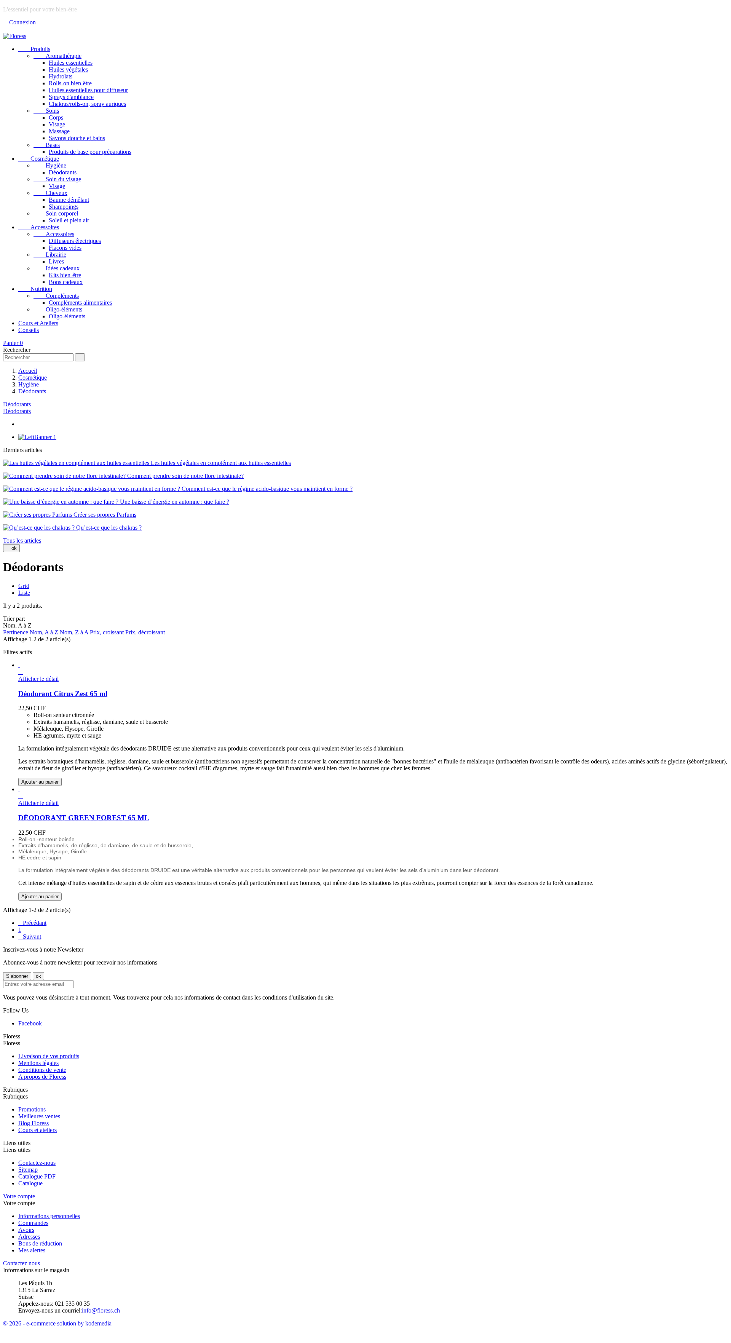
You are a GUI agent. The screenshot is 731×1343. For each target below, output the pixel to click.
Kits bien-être (65, 275)
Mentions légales (38, 1063)
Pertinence (16, 632)
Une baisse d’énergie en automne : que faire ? (173, 501)
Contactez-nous (37, 1162)
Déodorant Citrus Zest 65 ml (62, 694)
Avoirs (26, 1229)
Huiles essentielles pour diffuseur (88, 90)
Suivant (29, 936)
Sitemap (28, 1169)
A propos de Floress (42, 1076)
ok (11, 548)
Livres (56, 261)
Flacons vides (65, 247)
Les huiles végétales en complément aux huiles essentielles (220, 463)
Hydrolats (60, 76)
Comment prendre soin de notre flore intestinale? (185, 476)
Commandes (33, 1223)
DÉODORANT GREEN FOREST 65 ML (83, 818)
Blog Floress (33, 1123)
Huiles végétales (68, 69)
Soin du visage (57, 179)
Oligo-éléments (58, 309)
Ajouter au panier (40, 782)
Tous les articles (22, 540)
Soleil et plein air (69, 220)
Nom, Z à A (75, 632)
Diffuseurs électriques (75, 241)
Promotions (32, 1109)
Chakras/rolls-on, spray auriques (87, 104)
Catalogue (30, 1183)
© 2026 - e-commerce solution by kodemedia (57, 1323)
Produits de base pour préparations (90, 152)
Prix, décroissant (145, 632)
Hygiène (50, 165)
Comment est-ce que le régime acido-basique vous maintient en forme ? (266, 488)
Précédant (32, 923)
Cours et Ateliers (38, 323)
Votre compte (19, 1196)
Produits (34, 49)
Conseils (28, 330)
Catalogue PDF (37, 1176)
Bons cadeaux (66, 282)
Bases (47, 145)
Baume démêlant (69, 199)
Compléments (56, 295)
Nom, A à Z (45, 632)
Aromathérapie (57, 56)
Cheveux (50, 193)
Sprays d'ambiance (71, 97)
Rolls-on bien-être (70, 83)
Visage (57, 124)
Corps (56, 117)
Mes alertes (31, 1250)
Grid (23, 586)
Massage (59, 131)
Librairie (50, 254)
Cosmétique (38, 158)
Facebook (30, 1023)
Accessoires (38, 227)
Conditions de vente (42, 1070)
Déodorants (63, 172)
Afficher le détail (38, 678)
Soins (46, 110)
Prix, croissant (107, 632)
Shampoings (63, 206)
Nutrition (35, 289)
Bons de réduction (40, 1243)
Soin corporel (56, 213)
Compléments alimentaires (80, 302)
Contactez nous (21, 1263)
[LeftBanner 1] (37, 437)
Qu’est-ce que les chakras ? (108, 527)
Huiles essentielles (71, 62)
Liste (24, 592)
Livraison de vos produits (48, 1056)
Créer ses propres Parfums (104, 514)
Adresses (29, 1236)
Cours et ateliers (37, 1130)
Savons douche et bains (77, 138)
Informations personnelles (49, 1216)
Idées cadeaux (57, 268)
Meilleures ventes (39, 1116)
